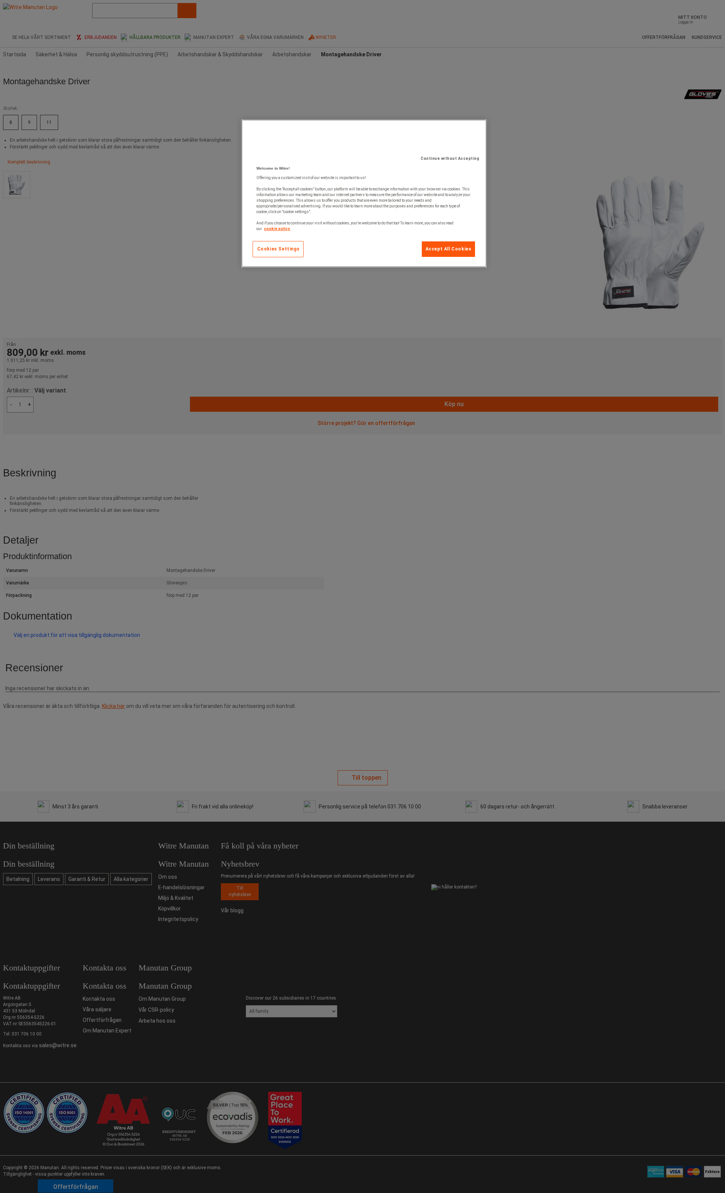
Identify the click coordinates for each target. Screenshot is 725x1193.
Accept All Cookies (449, 249)
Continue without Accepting (450, 158)
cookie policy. (277, 229)
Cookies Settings (278, 249)
